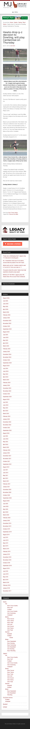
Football (9, 609)
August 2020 (6, 500)
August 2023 (6, 399)
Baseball (9, 633)
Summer (7, 632)
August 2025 (6, 332)
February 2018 (6, 585)
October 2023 (6, 393)
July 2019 (5, 537)
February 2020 (6, 517)
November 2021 (7, 458)
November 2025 (7, 323)
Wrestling (9, 694)
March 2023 (6, 413)
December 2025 (7, 320)
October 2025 (6, 326)
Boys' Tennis (11, 212)
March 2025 (6, 346)
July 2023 (5, 402)
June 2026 (5, 303)
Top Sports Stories (8, 697)
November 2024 (7, 357)
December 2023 (7, 388)
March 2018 (6, 582)
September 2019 (7, 531)
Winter (6, 639)
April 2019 (5, 546)
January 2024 (6, 385)
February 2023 (6, 416)
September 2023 (7, 396)
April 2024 (5, 377)
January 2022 (6, 453)
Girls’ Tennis (10, 628)
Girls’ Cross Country (12, 611)
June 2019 (5, 540)
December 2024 (7, 354)
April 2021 (5, 478)
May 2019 (5, 543)
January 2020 (6, 520)
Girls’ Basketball (11, 647)
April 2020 (5, 512)
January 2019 (6, 554)
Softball (9, 635)
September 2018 (7, 565)
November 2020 (7, 492)
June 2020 (5, 506)
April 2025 (5, 343)
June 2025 (5, 337)
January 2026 (6, 317)
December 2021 (7, 455)
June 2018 (5, 574)
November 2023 (7, 391)
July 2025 (5, 334)
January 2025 (6, 351)
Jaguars (5, 653)
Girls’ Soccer (10, 626)
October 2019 (6, 529)
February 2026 (6, 315)
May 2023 (5, 408)
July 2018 (5, 571)
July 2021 (5, 470)
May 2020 (5, 509)
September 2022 (7, 430)
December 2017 (7, 591)
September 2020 (7, 498)
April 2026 (5, 309)
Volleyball (9, 615)
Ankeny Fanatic (19, 4)
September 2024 (7, 363)
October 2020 (6, 495)
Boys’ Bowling (11, 643)
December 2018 (7, 557)
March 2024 (6, 379)
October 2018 (6, 562)
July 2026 (5, 301)
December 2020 (7, 489)
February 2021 (6, 484)
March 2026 (6, 312)
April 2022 (5, 444)
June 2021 (5, 472)
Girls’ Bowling (10, 649)
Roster (11, 637)
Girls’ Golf (9, 624)
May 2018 (5, 577)
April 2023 (5, 410)
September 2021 (7, 464)
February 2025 (6, 348)
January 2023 (6, 419)
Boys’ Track (10, 622)
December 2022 (7, 422)
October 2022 (6, 427)
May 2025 (5, 340)
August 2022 (6, 433)
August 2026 (6, 298)
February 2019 (6, 551)
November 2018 (7, 560)
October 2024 (6, 360)
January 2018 (6, 588)
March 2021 (6, 481)
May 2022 (5, 441)
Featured (11, 214)
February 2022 (6, 450)
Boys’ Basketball (11, 641)
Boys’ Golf (10, 607)
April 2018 (5, 579)
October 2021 (6, 461)
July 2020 (5, 503)
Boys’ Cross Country (12, 605)
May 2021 (5, 475)
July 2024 (5, 368)
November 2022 (7, 424)
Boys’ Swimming (11, 645)
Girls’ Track (10, 630)
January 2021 (6, 486)
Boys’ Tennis (10, 620)
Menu (16, 12)
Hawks (16, 212)
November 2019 (7, 526)
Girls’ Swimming (11, 613)
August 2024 (6, 365)
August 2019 (6, 534)
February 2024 (6, 382)
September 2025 (7, 329)
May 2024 (5, 374)
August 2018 (6, 568)
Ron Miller (16, 214)
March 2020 (6, 515)
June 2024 (5, 371)
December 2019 (7, 523)
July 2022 (5, 436)
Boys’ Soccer (10, 618)
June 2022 (5, 439)
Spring (6, 617)
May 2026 (5, 306)
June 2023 (5, 405)
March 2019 (6, 548)
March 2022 (6, 447)
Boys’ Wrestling (11, 650)
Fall (6, 603)
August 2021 (6, 467)
